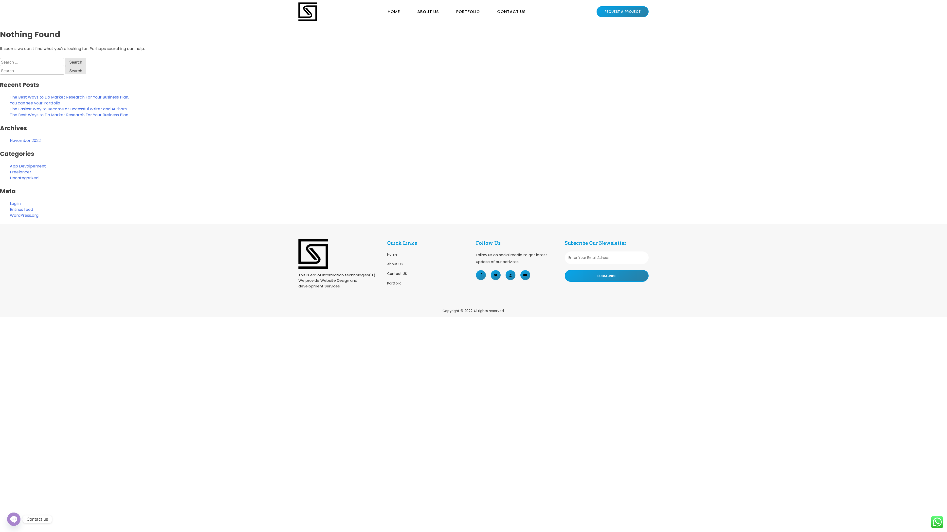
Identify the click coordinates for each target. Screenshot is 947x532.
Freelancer (20, 172)
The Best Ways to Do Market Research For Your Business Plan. (69, 97)
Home (394, 12)
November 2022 (25, 140)
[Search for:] (32, 62)
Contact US (511, 12)
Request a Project (622, 11)
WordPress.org (24, 215)
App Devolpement (28, 166)
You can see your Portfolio (35, 103)
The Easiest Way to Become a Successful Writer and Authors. (68, 109)
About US (428, 12)
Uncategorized (24, 178)
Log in (15, 203)
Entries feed (21, 209)
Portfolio (468, 12)
